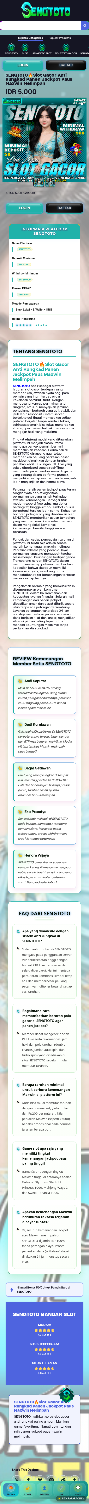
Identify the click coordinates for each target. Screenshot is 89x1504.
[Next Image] (83, 140)
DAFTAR (66, 65)
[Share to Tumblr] (75, 1480)
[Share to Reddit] (63, 1480)
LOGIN (23, 65)
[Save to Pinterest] (52, 1480)
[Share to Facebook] (28, 1480)
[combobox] (40, 25)
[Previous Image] (5, 140)
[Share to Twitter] (17, 1480)
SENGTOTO (21, 386)
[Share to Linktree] (40, 1480)
